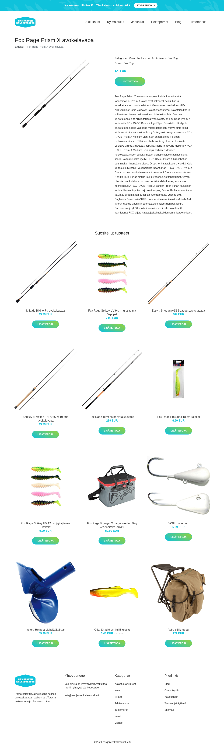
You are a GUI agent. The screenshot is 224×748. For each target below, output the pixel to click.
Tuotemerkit (197, 22)
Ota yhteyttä (171, 690)
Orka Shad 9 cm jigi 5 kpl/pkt (112, 629)
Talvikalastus (122, 703)
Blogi (178, 22)
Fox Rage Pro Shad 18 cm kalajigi (178, 416)
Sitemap (169, 709)
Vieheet (119, 722)
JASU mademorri (178, 523)
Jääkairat (137, 22)
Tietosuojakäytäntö (175, 703)
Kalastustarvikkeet (125, 683)
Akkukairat (92, 22)
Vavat (132, 58)
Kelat (117, 690)
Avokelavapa (159, 58)
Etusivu (19, 46)
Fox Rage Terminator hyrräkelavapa (112, 416)
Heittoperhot (159, 22)
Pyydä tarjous (146, 5)
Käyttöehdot (171, 696)
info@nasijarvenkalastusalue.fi (82, 695)
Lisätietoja (130, 81)
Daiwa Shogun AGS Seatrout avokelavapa (178, 310)
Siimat (118, 696)
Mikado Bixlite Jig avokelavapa (45, 310)
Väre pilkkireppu (178, 629)
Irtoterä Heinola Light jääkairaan (45, 629)
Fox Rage (173, 58)
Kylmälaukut (115, 22)
